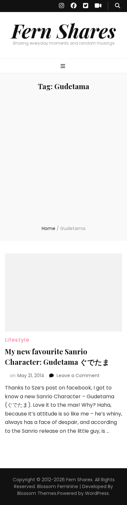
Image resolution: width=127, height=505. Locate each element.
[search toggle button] (117, 6)
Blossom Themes (36, 493)
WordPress (97, 493)
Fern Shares (63, 30)
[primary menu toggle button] (64, 66)
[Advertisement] (63, 158)
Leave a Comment (78, 375)
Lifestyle (17, 340)
